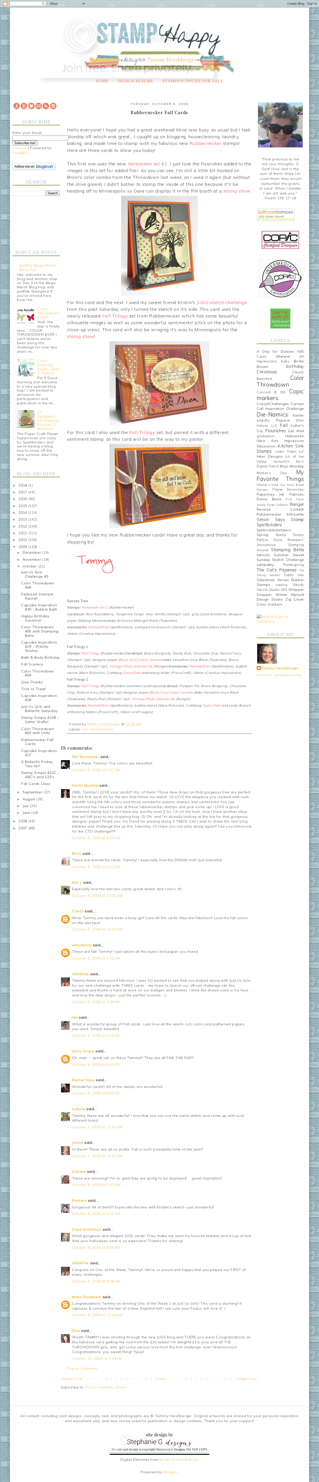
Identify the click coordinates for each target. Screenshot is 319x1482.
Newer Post (72, 1378)
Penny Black (269, 499)
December (32, 552)
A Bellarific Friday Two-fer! (37, 763)
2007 (23, 828)
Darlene (79, 1171)
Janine (77, 1142)
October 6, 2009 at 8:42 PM (96, 1093)
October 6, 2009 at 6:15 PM (96, 1064)
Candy (78, 911)
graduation (266, 436)
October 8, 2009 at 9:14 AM (96, 1213)
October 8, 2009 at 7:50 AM (96, 1184)
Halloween (294, 436)
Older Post (247, 1378)
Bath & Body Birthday (40, 657)
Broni (76, 853)
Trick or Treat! (33, 689)
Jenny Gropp (83, 1051)
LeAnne (78, 1109)
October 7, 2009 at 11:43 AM (97, 1156)
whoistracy (82, 945)
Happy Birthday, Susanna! (35, 618)
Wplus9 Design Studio (280, 597)
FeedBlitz (20, 153)
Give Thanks (32, 682)
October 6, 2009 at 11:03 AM (97, 929)
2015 (23, 506)
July (26, 806)
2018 (23, 485)
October (30, 566)
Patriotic (296, 494)
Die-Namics (272, 414)
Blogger (170, 1472)
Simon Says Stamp (280, 519)
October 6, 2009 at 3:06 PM (96, 1002)
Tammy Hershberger (280, 668)
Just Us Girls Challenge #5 (34, 574)
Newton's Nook (268, 485)
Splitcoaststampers (274, 530)
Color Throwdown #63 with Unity (37, 731)
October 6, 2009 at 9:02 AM (96, 866)
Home (102, 81)
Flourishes (275, 430)
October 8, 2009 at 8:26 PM (96, 1247)
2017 (23, 492)
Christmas (267, 371)
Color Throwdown (280, 381)
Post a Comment (82, 1368)
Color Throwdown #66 (37, 585)
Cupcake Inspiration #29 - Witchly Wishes (39, 646)
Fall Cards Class (36, 783)
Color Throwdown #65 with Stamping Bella (40, 631)
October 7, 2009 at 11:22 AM (97, 1127)
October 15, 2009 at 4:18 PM (97, 1358)
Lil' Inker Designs (280, 454)
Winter (281, 594)
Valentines (266, 580)
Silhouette (295, 514)
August (29, 799)
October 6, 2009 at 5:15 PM (96, 1035)
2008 (23, 821)
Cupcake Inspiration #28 (39, 697)
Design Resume (136, 81)
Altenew (283, 356)
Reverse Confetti (280, 509)
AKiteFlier (80, 974)
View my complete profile (280, 675)
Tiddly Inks (294, 575)
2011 (23, 533)
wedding (282, 585)
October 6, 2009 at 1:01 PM (96, 958)
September (33, 792)
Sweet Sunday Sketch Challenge (280, 557)
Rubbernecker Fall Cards (37, 742)
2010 (23, 539)
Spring (262, 534)
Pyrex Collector (277, 505)
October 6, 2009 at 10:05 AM (97, 895)
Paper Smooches (288, 489)
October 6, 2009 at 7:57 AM (96, 770)
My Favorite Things (280, 475)
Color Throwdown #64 (37, 673)
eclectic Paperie (273, 420)
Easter (298, 415)
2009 (23, 546)
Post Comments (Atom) (106, 1387)
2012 (23, 526)
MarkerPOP (282, 461)
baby (285, 361)
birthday (295, 366)
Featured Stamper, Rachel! (38, 596)
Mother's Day (272, 473)
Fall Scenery (32, 664)
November (32, 559)
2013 (23, 519)
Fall (85, 729)
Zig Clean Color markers (280, 602)
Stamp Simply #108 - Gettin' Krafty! (40, 719)
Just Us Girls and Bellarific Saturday (39, 708)
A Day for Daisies (275, 351)
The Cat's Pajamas (277, 569)
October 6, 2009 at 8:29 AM (96, 838)
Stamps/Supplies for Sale (192, 81)
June (27, 812)
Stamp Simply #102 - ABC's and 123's (40, 774)
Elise (76, 1330)
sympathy (265, 564)
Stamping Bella (287, 549)
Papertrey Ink (270, 494)
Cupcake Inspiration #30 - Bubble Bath (39, 607)
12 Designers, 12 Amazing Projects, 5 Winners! (48, 420)
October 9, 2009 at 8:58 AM (96, 1281)
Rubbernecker (101, 729)
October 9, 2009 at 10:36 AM (97, 1315)
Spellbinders (269, 524)
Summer (281, 555)
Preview (19, 148)
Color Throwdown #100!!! (48, 313)
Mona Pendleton (86, 1297)
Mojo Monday (292, 466)
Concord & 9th (271, 392)
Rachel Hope (83, 1080)
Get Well (296, 431)
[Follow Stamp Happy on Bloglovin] (34, 169)
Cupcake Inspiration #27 (39, 752)
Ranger (297, 504)
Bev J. (77, 882)
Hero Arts (268, 440)
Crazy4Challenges (273, 404)
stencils (263, 555)
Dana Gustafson (86, 1229)
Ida (75, 1017)
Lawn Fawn (285, 451)
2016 (23, 499)
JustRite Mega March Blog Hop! (37, 267)
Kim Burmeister (85, 756)
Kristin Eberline (85, 785)
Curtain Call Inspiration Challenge (280, 406)
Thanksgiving (293, 565)
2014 (23, 512)
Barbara (79, 1200)
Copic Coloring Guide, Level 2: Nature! (48, 366)
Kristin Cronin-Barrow (179, 1459)
